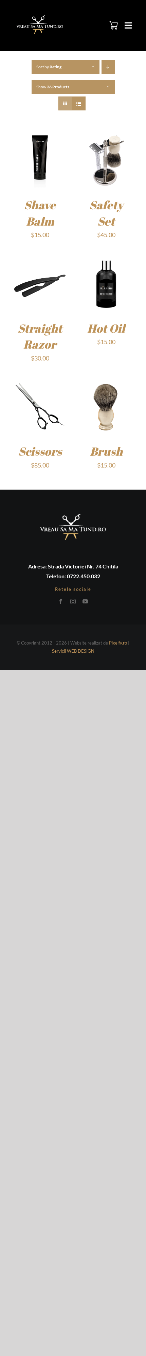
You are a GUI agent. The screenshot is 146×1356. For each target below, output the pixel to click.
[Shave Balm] (40, 136)
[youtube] (85, 601)
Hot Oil (106, 328)
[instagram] (73, 601)
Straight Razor (40, 336)
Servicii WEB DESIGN (73, 651)
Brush (106, 451)
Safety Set (106, 213)
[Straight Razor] (40, 259)
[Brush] (106, 382)
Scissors (40, 451)
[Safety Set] (106, 136)
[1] (40, 15)
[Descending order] (108, 67)
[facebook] (60, 601)
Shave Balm (40, 213)
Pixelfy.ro (118, 643)
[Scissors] (40, 382)
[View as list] (78, 103)
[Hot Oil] (106, 259)
